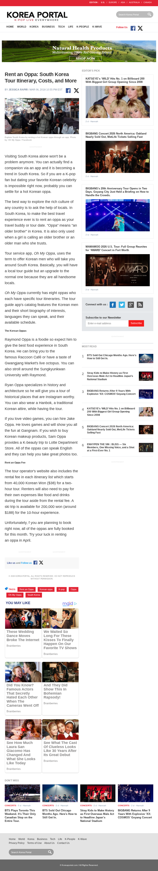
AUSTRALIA (134, 2)
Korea (34, 26)
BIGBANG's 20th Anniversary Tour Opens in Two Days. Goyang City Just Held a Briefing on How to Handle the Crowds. (117, 192)
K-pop (62, 589)
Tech (61, 26)
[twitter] (122, 304)
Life (70, 26)
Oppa (73, 589)
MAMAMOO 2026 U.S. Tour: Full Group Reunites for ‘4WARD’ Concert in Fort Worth (116, 248)
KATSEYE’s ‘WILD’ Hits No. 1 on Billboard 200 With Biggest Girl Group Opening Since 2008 (115, 80)
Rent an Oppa (27, 589)
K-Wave (97, 26)
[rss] (140, 304)
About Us (49, 843)
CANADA (148, 2)
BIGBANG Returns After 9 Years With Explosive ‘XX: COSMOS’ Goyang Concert (111, 392)
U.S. (103, 2)
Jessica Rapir (18, 89)
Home (10, 26)
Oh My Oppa (14, 595)
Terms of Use (34, 843)
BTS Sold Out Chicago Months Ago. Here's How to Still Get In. (59, 814)
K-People (83, 26)
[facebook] (113, 304)
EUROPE (113, 2)
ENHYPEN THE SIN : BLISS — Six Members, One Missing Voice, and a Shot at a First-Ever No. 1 (110, 447)
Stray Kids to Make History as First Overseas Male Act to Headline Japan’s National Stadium (110, 376)
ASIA (123, 2)
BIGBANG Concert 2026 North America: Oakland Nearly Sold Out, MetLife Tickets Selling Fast (116, 135)
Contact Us (63, 843)
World (21, 26)
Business (48, 26)
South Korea (34, 595)
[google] (131, 304)
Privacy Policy (16, 843)
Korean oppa (46, 589)
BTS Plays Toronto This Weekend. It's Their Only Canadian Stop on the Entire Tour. (20, 815)
